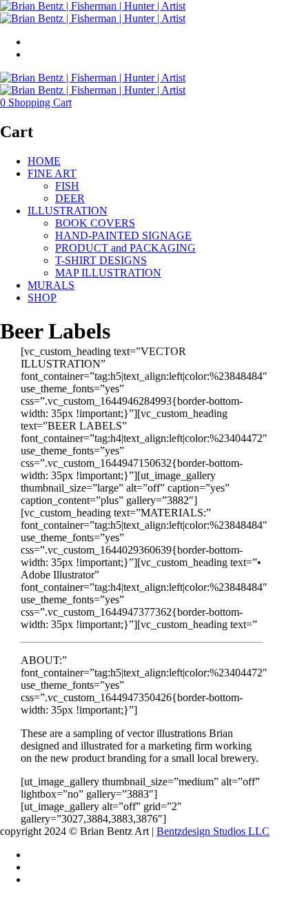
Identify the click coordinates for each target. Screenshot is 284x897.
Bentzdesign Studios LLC (213, 831)
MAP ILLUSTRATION (108, 273)
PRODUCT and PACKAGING (125, 248)
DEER (70, 198)
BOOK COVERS (95, 223)
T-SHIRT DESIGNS (101, 260)
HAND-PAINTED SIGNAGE (123, 235)
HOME (44, 161)
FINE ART (52, 173)
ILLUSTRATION (68, 210)
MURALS (51, 285)
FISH (67, 186)
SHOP (42, 297)
